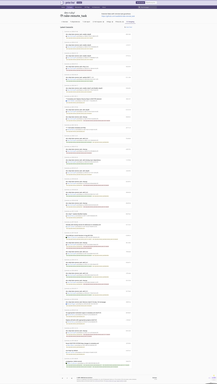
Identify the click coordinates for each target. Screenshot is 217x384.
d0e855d (128, 203)
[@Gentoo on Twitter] (62, 378)
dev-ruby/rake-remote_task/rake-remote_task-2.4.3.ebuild (78, 153)
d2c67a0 (128, 280)
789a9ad (128, 251)
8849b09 (128, 312)
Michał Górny (71, 129)
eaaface (128, 350)
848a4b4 (128, 88)
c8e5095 (128, 171)
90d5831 (128, 117)
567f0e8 (128, 291)
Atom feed (129, 27)
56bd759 (128, 361)
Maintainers (78, 7)
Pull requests (99, 21)
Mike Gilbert (70, 345)
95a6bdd (128, 138)
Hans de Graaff (71, 36)
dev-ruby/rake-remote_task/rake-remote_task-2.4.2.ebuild (96, 185)
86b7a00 (128, 34)
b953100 (128, 330)
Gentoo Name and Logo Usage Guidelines (115, 381)
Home (63, 7)
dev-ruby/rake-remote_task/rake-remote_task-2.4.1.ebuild (96, 206)
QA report (87, 21)
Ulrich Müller (71, 101)
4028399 (128, 66)
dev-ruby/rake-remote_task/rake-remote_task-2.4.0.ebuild (78, 248)
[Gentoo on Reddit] (71, 378)
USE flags (87, 7)
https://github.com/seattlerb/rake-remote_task (118, 16)
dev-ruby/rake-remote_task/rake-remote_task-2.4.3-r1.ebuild (96, 120)
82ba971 (128, 262)
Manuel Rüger (71, 304)
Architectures (96, 7)
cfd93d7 (128, 320)
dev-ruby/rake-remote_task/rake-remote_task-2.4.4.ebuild (78, 70)
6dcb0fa (128, 181)
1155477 (128, 45)
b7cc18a (128, 77)
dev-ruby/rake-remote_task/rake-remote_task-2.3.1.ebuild (96, 246)
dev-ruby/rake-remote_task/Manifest (74, 120)
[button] (140, 2)
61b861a (128, 235)
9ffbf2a (128, 56)
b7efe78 (128, 109)
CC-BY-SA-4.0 (97, 381)
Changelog (131, 21)
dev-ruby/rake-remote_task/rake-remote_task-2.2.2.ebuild (78, 336)
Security (120, 21)
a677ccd (128, 127)
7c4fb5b (128, 160)
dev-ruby (69, 12)
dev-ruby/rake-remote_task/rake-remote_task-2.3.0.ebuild (96, 284)
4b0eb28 (128, 192)
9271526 (128, 224)
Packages (69, 7)
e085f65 (128, 149)
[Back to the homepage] (67, 2)
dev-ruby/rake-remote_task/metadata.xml (75, 102)
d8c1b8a (128, 242)
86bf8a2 (128, 214)
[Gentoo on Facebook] (67, 378)
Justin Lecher (71, 226)
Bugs (110, 21)
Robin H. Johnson (72, 237)
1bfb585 (128, 343)
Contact (154, 377)
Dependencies (75, 21)
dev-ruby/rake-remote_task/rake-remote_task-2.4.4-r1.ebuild (79, 38)
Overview (65, 21)
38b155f (128, 99)
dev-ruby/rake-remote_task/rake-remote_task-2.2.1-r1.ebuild (96, 334)
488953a (128, 302)
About (104, 7)
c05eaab (128, 273)
